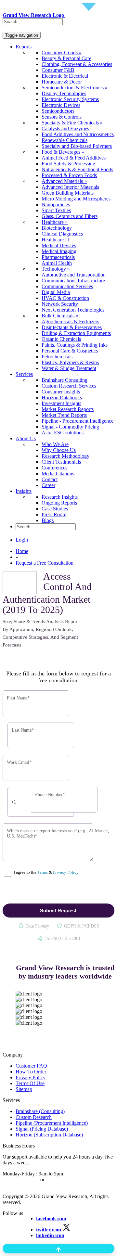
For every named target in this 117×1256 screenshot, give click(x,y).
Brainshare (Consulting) (40, 1111)
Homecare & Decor (62, 81)
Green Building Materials (68, 193)
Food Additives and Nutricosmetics (78, 134)
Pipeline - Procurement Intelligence (77, 421)
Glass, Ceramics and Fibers (70, 216)
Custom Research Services (69, 386)
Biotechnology (57, 228)
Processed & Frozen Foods (69, 175)
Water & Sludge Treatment (69, 368)
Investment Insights (61, 403)
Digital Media (56, 292)
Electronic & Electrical (65, 76)
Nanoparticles (56, 204)
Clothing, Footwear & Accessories (77, 64)
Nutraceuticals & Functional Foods (77, 169)
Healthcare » (55, 222)
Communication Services (67, 286)
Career (48, 485)
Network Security (60, 304)
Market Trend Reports (64, 415)
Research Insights (60, 497)
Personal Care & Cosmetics (70, 350)
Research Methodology (65, 456)
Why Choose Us (59, 450)
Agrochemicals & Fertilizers (70, 321)
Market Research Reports (68, 409)
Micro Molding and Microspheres (76, 198)
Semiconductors (58, 111)
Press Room (54, 514)
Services (24, 374)
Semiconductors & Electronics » (75, 87)
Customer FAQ (31, 1066)
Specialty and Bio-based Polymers (77, 146)
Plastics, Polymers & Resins (70, 362)
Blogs (48, 520)
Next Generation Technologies (73, 310)
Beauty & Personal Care (66, 58)
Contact (50, 479)
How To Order (31, 1071)
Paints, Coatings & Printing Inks (75, 345)
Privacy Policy (66, 872)
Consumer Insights (61, 391)
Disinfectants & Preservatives (72, 327)
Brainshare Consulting (64, 380)
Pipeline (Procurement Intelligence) (52, 1123)
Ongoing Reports (59, 503)
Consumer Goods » (62, 52)
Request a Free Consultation (44, 563)
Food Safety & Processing (68, 163)
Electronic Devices (61, 105)
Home (22, 551)
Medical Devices (59, 245)
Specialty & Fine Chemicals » (72, 122)
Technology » (56, 269)
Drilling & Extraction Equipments (76, 333)
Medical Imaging (59, 251)
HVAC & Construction (65, 298)
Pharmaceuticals (58, 257)
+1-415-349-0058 (21, 1179)
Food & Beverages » (63, 152)
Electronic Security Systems (70, 99)
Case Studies (55, 508)
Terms (42, 872)
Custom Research (34, 1117)
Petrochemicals (57, 356)
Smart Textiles (56, 210)
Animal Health (57, 263)
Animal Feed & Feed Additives (74, 157)
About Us (26, 438)
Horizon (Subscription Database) (49, 1134)
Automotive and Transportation (74, 274)
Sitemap (24, 1089)
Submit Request (58, 910)
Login (22, 540)
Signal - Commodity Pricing (70, 426)
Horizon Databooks (62, 397)
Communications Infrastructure (73, 280)
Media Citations (58, 473)
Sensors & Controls (62, 117)
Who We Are (55, 444)
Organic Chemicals (61, 339)
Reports (24, 46)
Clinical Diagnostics (62, 234)
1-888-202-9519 (62, 1179)
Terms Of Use (30, 1083)
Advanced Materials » (64, 181)
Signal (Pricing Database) (42, 1129)
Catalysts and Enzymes (65, 128)
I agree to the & (46, 872)
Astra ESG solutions (63, 432)
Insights (24, 491)
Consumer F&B (58, 70)
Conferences (54, 467)
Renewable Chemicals (64, 140)
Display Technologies (64, 93)
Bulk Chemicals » (60, 315)
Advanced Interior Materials (70, 187)
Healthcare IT (56, 239)
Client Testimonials (61, 462)
